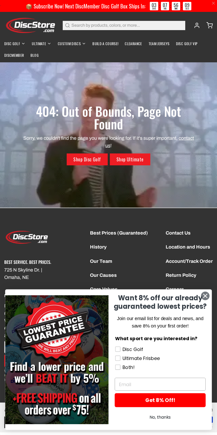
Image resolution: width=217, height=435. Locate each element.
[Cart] (207, 25)
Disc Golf (12, 43)
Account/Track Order (189, 261)
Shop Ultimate (130, 159)
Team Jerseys (159, 43)
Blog (34, 55)
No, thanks (160, 417)
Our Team (101, 261)
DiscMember (14, 55)
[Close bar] (213, 3)
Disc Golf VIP (187, 43)
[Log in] (194, 25)
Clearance (133, 43)
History (98, 247)
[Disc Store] (30, 25)
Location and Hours (188, 247)
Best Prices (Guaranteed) (119, 233)
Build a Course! (105, 43)
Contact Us (178, 233)
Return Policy (181, 275)
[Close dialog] (205, 295)
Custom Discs (69, 43)
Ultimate (39, 43)
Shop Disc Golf (87, 159)
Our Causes (103, 275)
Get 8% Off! (160, 400)
